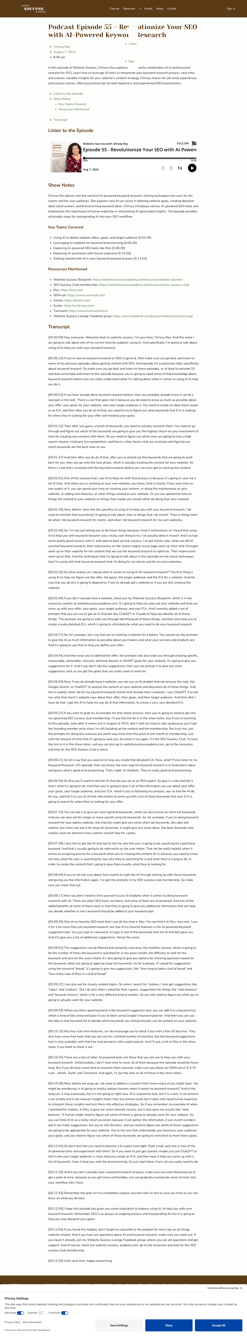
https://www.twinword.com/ (88, 311)
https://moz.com (72, 290)
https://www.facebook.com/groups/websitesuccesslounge (153, 316)
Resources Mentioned (74, 109)
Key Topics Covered (72, 104)
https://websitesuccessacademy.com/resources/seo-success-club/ (144, 285)
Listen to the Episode (68, 94)
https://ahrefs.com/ (77, 300)
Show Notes (62, 99)
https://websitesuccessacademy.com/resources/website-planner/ (138, 279)
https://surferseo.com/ (79, 306)
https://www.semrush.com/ (86, 295)
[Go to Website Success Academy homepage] (34, 8)
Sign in (231, 8)
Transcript (60, 120)
